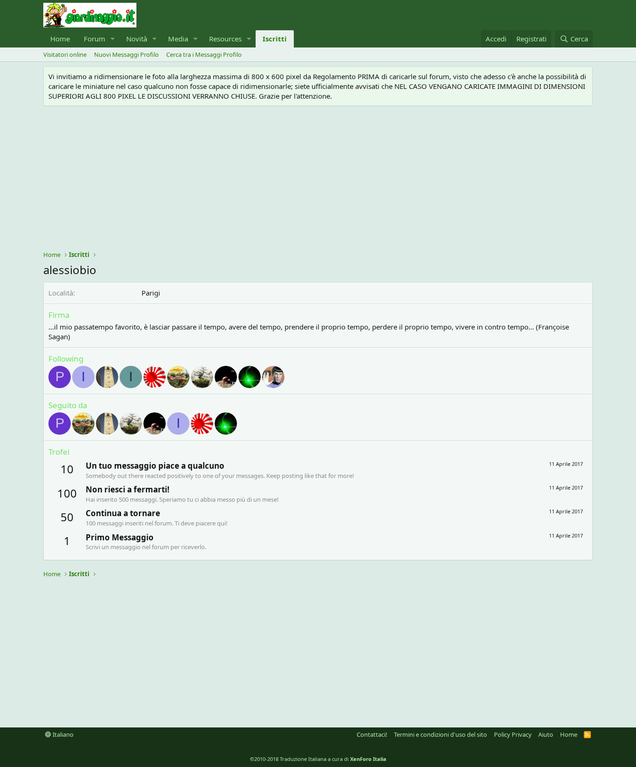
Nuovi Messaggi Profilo (126, 54)
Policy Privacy (513, 734)
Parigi (151, 292)
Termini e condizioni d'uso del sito (440, 734)
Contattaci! (372, 734)
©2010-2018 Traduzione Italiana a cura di (318, 758)
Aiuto (545, 734)
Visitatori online (65, 54)
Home (60, 38)
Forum (94, 38)
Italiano (62, 734)
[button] (112, 38)
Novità (136, 38)
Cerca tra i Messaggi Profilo (204, 54)
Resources (225, 38)
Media (178, 38)
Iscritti (275, 38)
